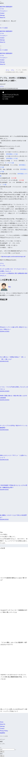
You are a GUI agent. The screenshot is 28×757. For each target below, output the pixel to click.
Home (1, 722)
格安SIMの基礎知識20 (6, 6)
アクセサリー (3, 11)
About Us (2, 17)
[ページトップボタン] (0, 747)
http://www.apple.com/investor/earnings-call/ (13, 256)
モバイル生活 (3, 27)
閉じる (2, 751)
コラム (2, 86)
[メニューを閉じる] (0, 1)
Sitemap (2, 15)
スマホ (2, 8)
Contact (2, 13)
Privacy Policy (4, 730)
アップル (2, 265)
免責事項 (2, 733)
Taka (9, 286)
